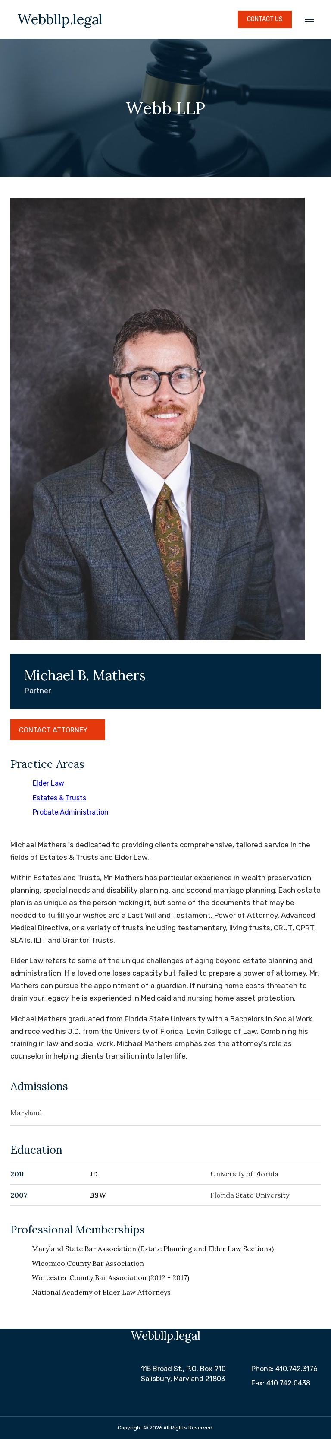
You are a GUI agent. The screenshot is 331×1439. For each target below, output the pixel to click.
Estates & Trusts (59, 798)
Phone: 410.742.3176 (284, 1369)
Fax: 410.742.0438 (280, 1383)
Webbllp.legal (60, 19)
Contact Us (265, 19)
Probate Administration (71, 812)
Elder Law (48, 783)
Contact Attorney (53, 730)
